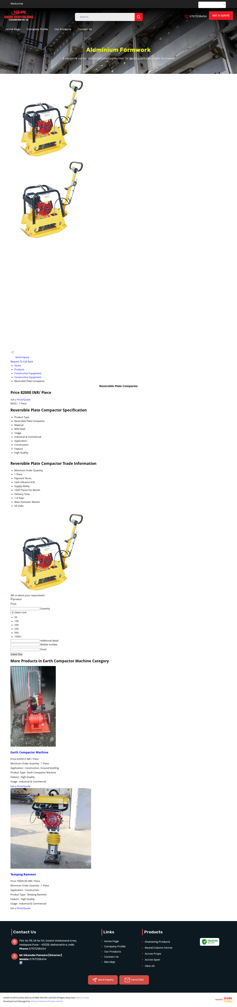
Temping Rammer (23, 874)
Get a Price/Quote (20, 399)
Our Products (62, 29)
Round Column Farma (158, 948)
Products (19, 369)
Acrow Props (153, 954)
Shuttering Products (157, 942)
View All (149, 966)
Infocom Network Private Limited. (47, 1001)
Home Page (13, 29)
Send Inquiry (22, 357)
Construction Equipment (27, 373)
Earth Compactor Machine (29, 752)
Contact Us (85, 29)
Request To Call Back (21, 361)
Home (17, 365)
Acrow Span (152, 960)
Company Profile (37, 29)
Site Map (109, 962)
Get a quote (221, 15)
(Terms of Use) (82, 997)
